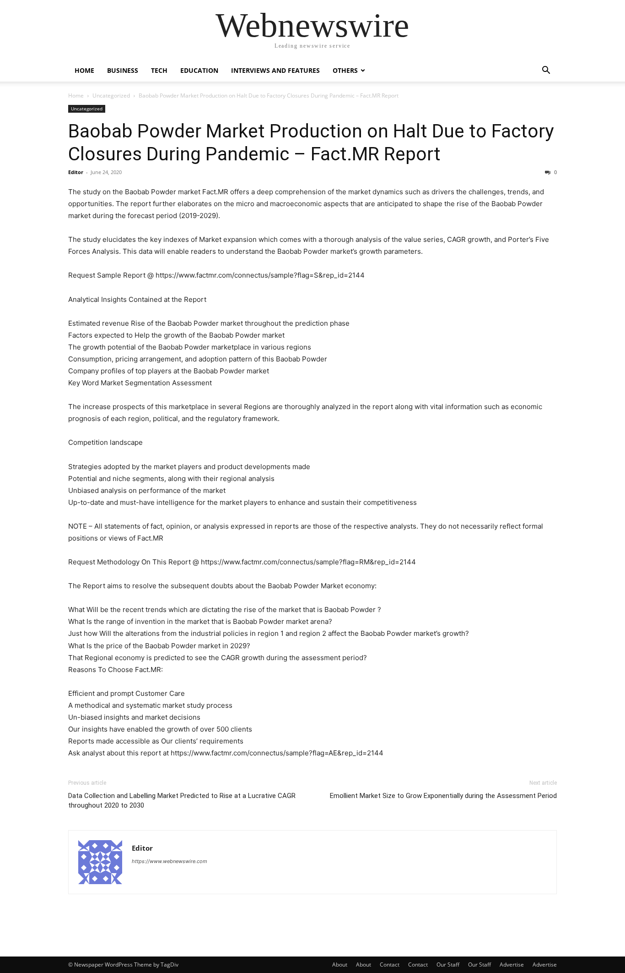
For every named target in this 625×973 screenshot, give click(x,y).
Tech (159, 70)
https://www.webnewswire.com (169, 861)
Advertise (512, 964)
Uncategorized (111, 95)
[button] (546, 71)
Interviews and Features (275, 70)
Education (199, 70)
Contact (389, 964)
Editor (75, 172)
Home (84, 70)
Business (122, 70)
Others (345, 70)
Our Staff (447, 964)
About (339, 964)
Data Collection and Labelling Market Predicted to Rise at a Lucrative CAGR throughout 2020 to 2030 (182, 800)
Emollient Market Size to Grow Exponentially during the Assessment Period (443, 796)
